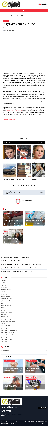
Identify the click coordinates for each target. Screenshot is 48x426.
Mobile (3, 307)
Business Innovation (6, 289)
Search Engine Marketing (7, 319)
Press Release (4, 316)
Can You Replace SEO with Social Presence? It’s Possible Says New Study (20, 267)
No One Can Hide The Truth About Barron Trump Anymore (9, 160)
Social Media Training (6, 339)
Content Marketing (6, 294)
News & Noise (4, 310)
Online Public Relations (6, 312)
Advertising (4, 287)
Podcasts (3, 314)
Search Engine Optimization (8, 321)
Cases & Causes (5, 292)
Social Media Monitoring (7, 334)
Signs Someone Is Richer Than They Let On (23, 160)
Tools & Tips (4, 341)
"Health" (3, 282)
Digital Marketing (5, 300)
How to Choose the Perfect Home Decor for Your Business (17, 271)
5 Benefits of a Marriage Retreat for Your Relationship (16, 257)
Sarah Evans (28, 201)
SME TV (3, 323)
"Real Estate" (4, 284)
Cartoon (3, 291)
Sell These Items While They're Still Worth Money (23, 179)
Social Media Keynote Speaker (8, 327)
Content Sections (5, 296)
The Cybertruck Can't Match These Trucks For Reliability (8, 179)
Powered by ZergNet (41, 142)
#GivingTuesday (5, 285)
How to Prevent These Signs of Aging (12, 260)
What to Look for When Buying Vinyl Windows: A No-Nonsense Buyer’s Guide (13, 221)
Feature (3, 301)
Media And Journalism (6, 305)
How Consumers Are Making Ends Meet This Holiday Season (11, 239)
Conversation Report (6, 298)
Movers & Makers (5, 309)
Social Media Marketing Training (9, 330)
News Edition (31, 223)
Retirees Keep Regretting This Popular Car (38, 179)
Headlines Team (9, 223)
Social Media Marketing (7, 328)
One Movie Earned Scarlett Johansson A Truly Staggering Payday (38, 161)
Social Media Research (6, 336)
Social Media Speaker (6, 337)
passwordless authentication (14, 110)
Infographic (7, 213)
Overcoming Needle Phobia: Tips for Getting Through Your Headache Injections (22, 264)
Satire (2, 318)
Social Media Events (6, 325)
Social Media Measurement (8, 332)
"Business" (4, 280)
